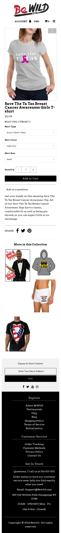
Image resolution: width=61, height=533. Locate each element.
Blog (34, 416)
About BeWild (34, 405)
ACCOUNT (21, 21)
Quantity (9, 169)
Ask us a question (17, 189)
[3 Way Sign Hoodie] (43, 274)
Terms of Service (34, 424)
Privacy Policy (34, 451)
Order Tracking (34, 444)
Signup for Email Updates (30, 363)
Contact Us (34, 455)
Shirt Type (10, 127)
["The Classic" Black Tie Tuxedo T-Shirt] (17, 280)
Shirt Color (11, 140)
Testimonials (34, 409)
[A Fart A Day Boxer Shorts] (43, 311)
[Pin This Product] (29, 231)
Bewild (35, 522)
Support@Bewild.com (38, 489)
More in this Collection (30, 244)
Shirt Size (10, 153)
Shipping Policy (34, 420)
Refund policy (34, 428)
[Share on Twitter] (23, 231)
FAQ (34, 413)
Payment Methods (34, 448)
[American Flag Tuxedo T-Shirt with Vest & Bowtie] (17, 350)
